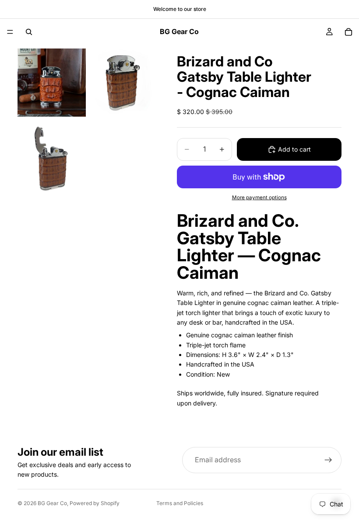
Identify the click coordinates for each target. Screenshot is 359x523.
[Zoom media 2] (122, 83)
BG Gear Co (52, 503)
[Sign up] (328, 460)
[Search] (29, 32)
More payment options (259, 197)
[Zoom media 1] (52, 83)
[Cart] (348, 32)
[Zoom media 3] (52, 158)
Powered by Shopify (95, 503)
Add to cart (294, 149)
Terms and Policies (179, 503)
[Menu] (10, 32)
